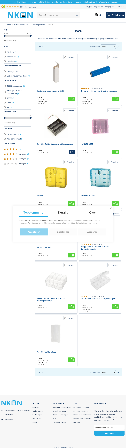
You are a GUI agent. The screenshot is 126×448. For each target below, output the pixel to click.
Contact (35, 422)
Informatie (58, 403)
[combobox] (58, 15)
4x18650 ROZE (87, 144)
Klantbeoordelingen (60, 415)
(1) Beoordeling (97, 88)
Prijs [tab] (6, 29)
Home (8, 24)
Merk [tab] (6, 46)
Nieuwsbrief (100, 403)
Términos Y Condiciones (82, 415)
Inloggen (89, 6)
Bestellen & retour (59, 411)
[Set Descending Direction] (118, 47)
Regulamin (77, 422)
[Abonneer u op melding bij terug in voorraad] (72, 152)
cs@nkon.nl (9, 419)
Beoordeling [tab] (9, 143)
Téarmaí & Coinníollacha (82, 418)
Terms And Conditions (81, 407)
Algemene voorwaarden (62, 407)
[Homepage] (20, 15)
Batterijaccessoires (21, 24)
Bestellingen (37, 415)
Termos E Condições (80, 411)
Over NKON (36, 418)
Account (36, 403)
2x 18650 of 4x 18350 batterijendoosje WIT (99, 299)
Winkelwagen (37, 411)
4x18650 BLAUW (87, 195)
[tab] (17, 36)
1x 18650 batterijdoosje (47, 352)
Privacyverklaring (59, 422)
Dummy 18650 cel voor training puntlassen (99, 91)
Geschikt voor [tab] (10, 80)
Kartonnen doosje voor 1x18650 (50, 91)
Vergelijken (109, 6)
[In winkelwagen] (71, 99)
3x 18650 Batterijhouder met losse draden (55, 144)
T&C (75, 403)
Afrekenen (121, 6)
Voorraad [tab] (8, 128)
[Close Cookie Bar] (111, 208)
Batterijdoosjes (39, 24)
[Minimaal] (5, 36)
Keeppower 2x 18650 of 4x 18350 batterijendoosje (95, 248)
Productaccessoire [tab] (12, 65)
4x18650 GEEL (43, 195)
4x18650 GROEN (44, 247)
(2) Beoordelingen (98, 296)
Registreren (98, 6)
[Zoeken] (76, 14)
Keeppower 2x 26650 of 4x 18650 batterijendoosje (51, 299)
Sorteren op (95, 46)
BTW (54, 418)
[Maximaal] (31, 36)
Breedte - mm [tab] (10, 111)
